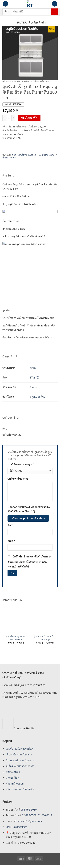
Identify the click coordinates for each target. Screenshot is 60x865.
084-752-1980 (29, 809)
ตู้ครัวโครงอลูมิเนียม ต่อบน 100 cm (15, 638)
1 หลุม (33, 387)
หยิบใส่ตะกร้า (29, 117)
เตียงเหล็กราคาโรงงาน (19, 754)
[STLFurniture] (30, 4)
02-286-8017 (45, 815)
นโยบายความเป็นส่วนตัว (20, 789)
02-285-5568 (28, 815)
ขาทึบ (33, 368)
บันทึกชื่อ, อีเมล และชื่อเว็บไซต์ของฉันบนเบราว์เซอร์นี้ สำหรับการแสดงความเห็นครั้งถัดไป (29, 561)
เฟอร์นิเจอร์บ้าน (22, 81)
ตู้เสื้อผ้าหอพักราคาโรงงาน (21, 766)
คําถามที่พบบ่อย (15, 783)
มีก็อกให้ (35, 377)
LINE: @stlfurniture (16, 827)
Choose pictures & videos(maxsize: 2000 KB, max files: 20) (29, 509)
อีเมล (11, 541)
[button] (5, 4)
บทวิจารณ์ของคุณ (18, 478)
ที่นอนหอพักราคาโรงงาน (20, 760)
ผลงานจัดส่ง (13, 771)
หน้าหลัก (6, 81)
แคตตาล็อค (12, 777)
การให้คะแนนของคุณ (21, 464)
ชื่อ (10, 525)
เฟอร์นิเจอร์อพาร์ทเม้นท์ (19, 748)
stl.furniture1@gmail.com (28, 821)
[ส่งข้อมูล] (54, 11)
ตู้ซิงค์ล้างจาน (48, 155)
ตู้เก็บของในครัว (41, 81)
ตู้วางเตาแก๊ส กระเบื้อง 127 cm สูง (45, 638)
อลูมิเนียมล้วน (37, 396)
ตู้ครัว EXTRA (34, 155)
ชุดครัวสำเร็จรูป (19, 155)
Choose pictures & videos (29, 518)
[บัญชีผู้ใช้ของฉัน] (48, 3)
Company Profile (24, 728)
